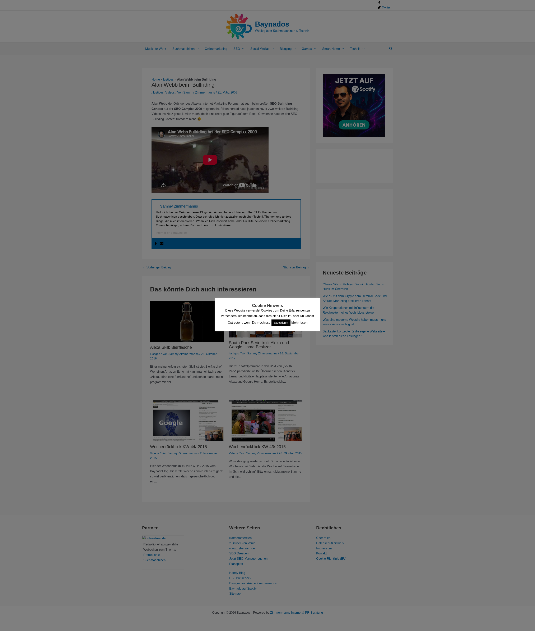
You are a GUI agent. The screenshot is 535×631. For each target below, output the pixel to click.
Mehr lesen (299, 322)
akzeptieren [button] (281, 322)
